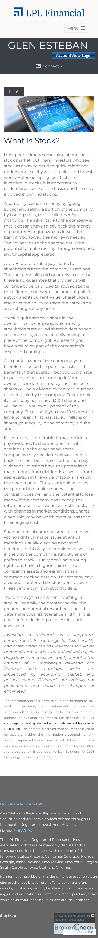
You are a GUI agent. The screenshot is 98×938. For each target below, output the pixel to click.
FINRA (19, 830)
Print (14, 91)
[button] (76, 28)
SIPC (28, 830)
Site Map (8, 915)
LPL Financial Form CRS (21, 804)
